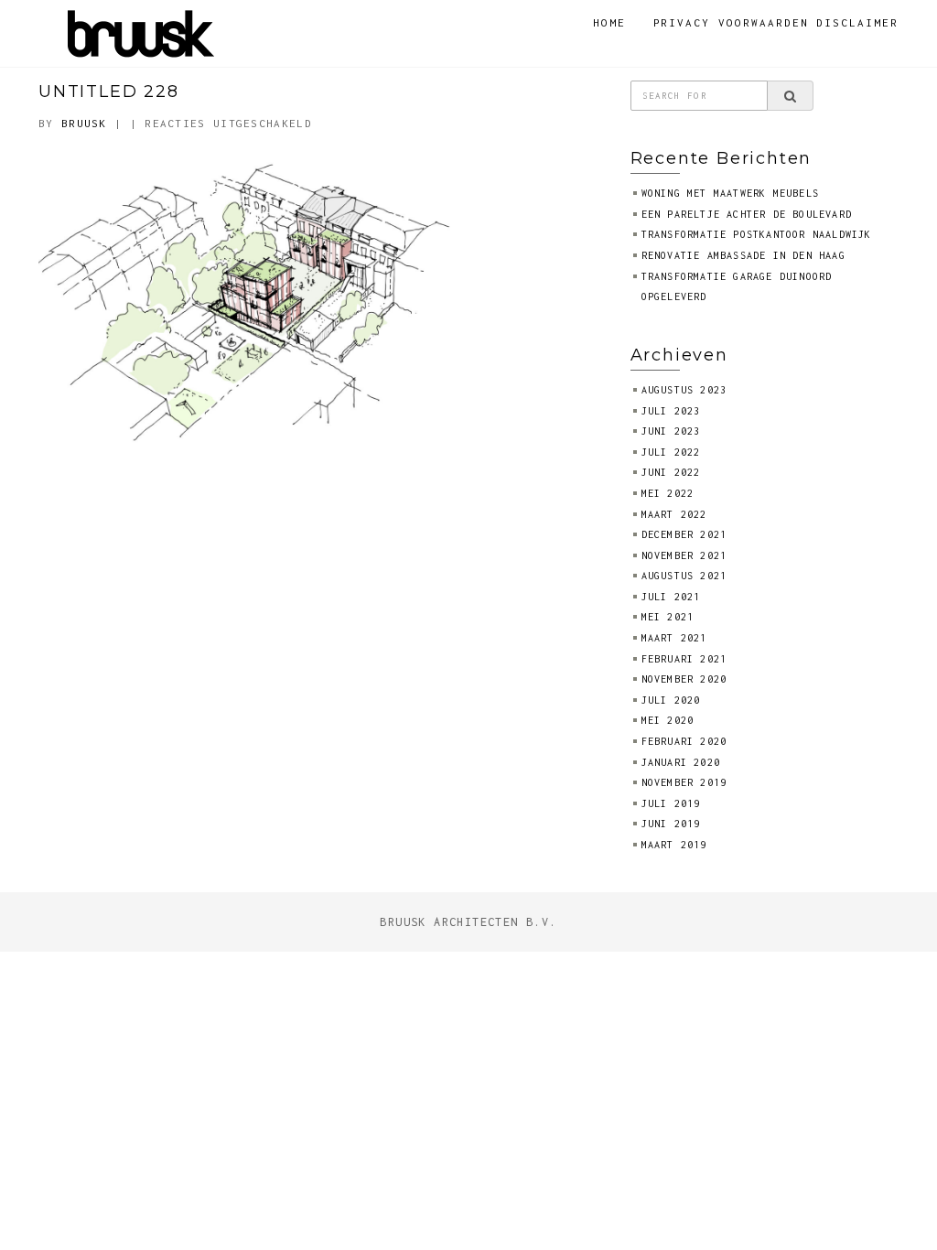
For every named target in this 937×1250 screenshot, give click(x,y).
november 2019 (684, 782)
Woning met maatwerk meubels (730, 193)
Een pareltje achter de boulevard (746, 214)
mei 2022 (668, 493)
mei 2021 (668, 616)
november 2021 (684, 555)
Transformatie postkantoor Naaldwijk (756, 234)
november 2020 (684, 678)
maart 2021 (674, 637)
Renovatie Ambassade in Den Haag (743, 255)
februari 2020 (684, 741)
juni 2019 (671, 823)
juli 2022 (671, 452)
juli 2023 (671, 410)
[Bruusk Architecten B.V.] (141, 32)
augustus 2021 (684, 575)
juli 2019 (671, 803)
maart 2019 (674, 844)
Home (609, 22)
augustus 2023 (684, 389)
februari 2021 (684, 658)
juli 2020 (671, 700)
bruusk (84, 123)
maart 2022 (674, 514)
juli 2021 (671, 596)
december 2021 (684, 534)
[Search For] (790, 96)
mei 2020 (668, 720)
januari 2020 (680, 762)
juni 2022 (671, 472)
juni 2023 (671, 431)
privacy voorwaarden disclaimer (776, 22)
